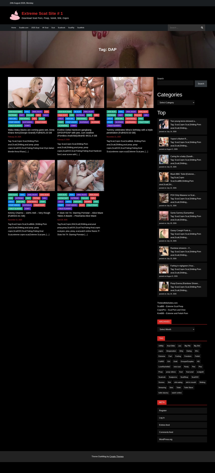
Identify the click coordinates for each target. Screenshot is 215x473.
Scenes (161, 382)
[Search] (202, 27)
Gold (175, 361)
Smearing (162, 387)
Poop (161, 372)
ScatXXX (195, 377)
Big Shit (197, 346)
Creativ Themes (116, 456)
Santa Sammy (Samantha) (182, 213)
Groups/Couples (187, 361)
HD (198, 361)
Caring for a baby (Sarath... (182, 156)
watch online (177, 393)
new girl (13, 119)
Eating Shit (63, 198)
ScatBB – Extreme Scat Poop (170, 306)
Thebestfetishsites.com (167, 303)
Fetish (197, 356)
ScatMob (80, 28)
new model (24, 119)
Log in (162, 418)
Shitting (202, 382)
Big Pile (187, 346)
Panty (186, 367)
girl (38, 115)
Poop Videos (14, 122)
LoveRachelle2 (164, 367)
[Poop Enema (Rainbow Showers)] (163, 286)
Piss (34, 119)
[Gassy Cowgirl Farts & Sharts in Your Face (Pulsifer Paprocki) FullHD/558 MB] (163, 233)
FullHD (30, 115)
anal (27, 112)
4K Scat (45, 28)
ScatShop (184, 377)
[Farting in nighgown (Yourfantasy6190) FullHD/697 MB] (163, 268)
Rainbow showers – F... (180, 248)
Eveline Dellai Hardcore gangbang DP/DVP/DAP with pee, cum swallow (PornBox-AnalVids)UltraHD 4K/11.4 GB (77, 133)
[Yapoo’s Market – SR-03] (163, 141)
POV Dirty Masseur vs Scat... (183, 195)
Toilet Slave (188, 387)
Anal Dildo (37, 112)
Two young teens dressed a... (183, 121)
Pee (193, 367)
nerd (68, 202)
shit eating (178, 382)
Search (160, 79)
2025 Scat (35, 28)
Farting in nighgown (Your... (182, 266)
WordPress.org (165, 439)
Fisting (129, 115)
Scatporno (173, 377)
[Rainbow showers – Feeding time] (163, 251)
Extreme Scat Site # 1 (42, 13)
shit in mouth (191, 382)
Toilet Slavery (15, 126)
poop (42, 119)
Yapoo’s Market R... (179, 139)
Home (13, 28)
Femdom (187, 356)
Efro (196, 351)
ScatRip (71, 28)
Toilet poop (41, 122)
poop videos (171, 372)
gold (46, 115)
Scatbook (61, 28)
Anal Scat (63, 115)
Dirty (181, 351)
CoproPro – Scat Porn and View (171, 310)
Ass (46, 112)
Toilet (179, 387)
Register (163, 410)
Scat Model (27, 122)
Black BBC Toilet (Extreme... (182, 174)
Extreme (12, 115)
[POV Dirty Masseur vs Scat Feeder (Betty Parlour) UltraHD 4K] (163, 198)
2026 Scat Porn (15, 112)
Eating (189, 351)
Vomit (27, 126)
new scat (177, 367)
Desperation (171, 351)
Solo (171, 387)
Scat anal (189, 372)
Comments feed (166, 432)
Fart (170, 356)
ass (179, 346)
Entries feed (164, 425)
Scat (53, 28)
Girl (168, 361)
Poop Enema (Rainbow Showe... (184, 283)
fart (22, 115)
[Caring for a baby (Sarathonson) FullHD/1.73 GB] (163, 159)
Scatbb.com (23, 28)
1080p (161, 346)
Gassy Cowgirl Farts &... (181, 230)
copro (161, 351)
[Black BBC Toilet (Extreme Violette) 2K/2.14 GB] (163, 177)
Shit (169, 382)
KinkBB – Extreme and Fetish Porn (172, 313)
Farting (178, 356)
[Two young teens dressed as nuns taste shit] (163, 124)
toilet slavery (163, 393)
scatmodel (63, 126)
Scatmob (162, 377)
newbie (88, 202)
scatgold (84, 122)
